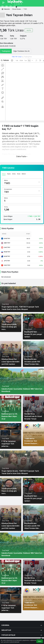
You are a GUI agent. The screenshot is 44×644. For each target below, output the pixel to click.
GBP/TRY (7, 243)
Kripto (9, 174)
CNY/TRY (7, 265)
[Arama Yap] (2, 7)
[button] (6, 7)
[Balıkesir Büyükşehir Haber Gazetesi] (17, 2)
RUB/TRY (7, 252)
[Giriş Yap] (10, 7)
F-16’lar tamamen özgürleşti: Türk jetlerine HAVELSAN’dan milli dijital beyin (9, 446)
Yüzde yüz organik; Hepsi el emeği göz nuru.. (9, 326)
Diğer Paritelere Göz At (21, 51)
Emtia (14, 174)
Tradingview (6, 51)
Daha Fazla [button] (21, 156)
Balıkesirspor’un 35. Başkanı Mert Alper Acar (9, 416)
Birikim (24, 174)
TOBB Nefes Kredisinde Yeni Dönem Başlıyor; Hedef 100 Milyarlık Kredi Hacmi (32, 443)
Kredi (18, 174)
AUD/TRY (7, 256)
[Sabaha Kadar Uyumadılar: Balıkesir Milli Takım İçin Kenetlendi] (22, 381)
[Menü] (4, 3)
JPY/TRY (7, 260)
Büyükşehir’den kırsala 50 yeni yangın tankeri (33, 334)
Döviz (4, 174)
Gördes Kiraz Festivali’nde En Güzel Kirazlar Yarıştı (33, 416)
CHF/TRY (7, 247)
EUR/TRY (7, 238)
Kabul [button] (39, 641)
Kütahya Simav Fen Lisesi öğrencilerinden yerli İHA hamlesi (10, 361)
